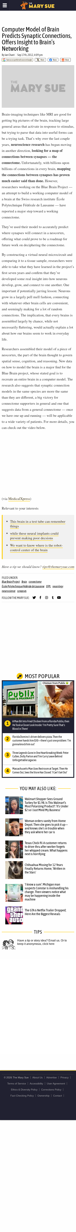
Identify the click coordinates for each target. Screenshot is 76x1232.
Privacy (64, 1077)
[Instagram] (46, 599)
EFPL (48, 586)
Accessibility (36, 1083)
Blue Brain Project (11, 581)
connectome (35, 581)
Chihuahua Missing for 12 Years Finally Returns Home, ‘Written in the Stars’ (45, 868)
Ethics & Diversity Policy (24, 1089)
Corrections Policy (51, 1089)
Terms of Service (16, 1083)
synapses (22, 590)
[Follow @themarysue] (34, 599)
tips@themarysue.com (58, 566)
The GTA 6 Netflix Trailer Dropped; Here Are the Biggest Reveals (45, 912)
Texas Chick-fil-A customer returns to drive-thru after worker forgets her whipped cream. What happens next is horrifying (46, 848)
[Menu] (5, 5)
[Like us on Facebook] (40, 599)
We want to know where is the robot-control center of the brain (36, 547)
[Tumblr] (52, 599)
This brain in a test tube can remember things (37, 523)
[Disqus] (38, 1006)
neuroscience (8, 590)
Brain (24, 581)
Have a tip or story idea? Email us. (38, 940)
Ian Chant (10, 54)
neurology (57, 586)
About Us (37, 1077)
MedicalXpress (19, 498)
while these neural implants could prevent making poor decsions (34, 535)
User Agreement (56, 1083)
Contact (57, 1095)
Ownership (43, 1095)
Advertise (51, 1077)
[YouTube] (59, 599)
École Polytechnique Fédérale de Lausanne (23, 586)
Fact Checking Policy (22, 1095)
